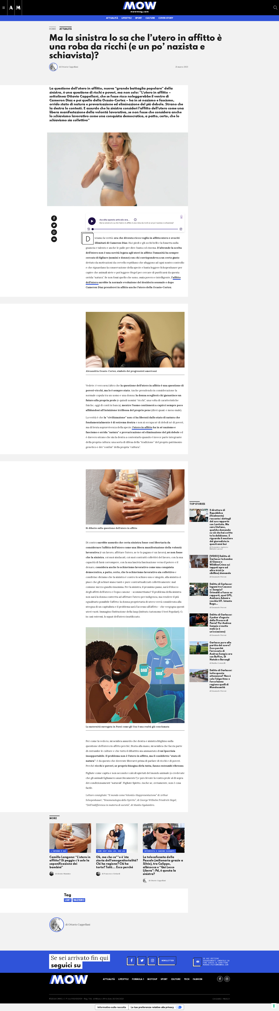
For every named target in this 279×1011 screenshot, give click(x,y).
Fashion (197, 979)
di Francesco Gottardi (111, 874)
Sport (138, 18)
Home (52, 29)
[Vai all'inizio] (68, 979)
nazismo (79, 900)
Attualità (112, 18)
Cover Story (165, 18)
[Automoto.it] (11, 7)
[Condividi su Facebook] (54, 218)
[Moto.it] (18, 7)
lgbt (68, 900)
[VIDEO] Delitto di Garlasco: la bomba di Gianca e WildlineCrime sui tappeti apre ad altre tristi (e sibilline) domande (221, 564)
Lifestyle (126, 18)
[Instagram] (153, 960)
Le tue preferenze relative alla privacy (152, 1007)
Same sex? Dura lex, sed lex (111, 851)
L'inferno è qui (58, 851)
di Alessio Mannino (63, 874)
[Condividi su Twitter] (54, 225)
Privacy (226, 999)
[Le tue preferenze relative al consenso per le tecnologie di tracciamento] (274, 1006)
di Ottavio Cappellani (68, 67)
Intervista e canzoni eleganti (159, 851)
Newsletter (168, 960)
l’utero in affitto (142, 427)
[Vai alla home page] (139, 5)
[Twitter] (142, 960)
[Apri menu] (3, 7)
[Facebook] (132, 960)
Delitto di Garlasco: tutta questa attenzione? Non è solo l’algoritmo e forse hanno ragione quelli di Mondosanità (221, 679)
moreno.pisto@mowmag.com (215, 965)
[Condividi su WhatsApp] (54, 232)
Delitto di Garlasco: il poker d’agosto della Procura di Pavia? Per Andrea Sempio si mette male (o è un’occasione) (221, 623)
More (53, 818)
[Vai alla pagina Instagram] (227, 979)
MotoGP (152, 979)
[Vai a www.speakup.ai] (181, 217)
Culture (150, 18)
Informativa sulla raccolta (112, 1007)
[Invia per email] (54, 239)
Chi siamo (217, 999)
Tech (186, 979)
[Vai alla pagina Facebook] (220, 979)
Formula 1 (138, 979)
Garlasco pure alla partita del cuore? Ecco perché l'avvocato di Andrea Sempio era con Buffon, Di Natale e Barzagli (221, 651)
